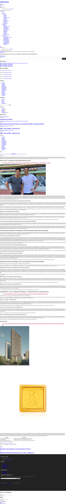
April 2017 (3, 95)
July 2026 (3, 82)
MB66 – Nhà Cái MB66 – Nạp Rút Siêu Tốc (6, 64)
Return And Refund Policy (6, 466)
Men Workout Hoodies (7, 26)
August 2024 (3, 90)
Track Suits (5, 16)
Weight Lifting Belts (6, 34)
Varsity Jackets (6, 23)
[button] (33, 5)
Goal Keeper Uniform (7, 42)
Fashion (3, 100)
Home (1, 51)
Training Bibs (5, 29)
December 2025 (4, 87)
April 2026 (3, 139)
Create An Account (2, 503)
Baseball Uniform (6, 39)
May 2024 (3, 93)
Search (1, 57)
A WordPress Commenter (3, 70)
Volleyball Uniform (6, 40)
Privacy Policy (4, 465)
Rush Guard (5, 30)
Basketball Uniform (6, 38)
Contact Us (4, 468)
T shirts (5, 14)
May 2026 (3, 84)
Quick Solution (3, 483)
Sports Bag (5, 44)
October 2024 (4, 143)
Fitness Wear (4, 473)
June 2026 (3, 83)
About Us (3, 464)
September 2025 (4, 88)
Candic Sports (4, 2)
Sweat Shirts (5, 18)
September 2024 (4, 144)
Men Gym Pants (6, 28)
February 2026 (4, 86)
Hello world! (10, 70)
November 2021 (4, 148)
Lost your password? (3, 501)
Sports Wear (4, 471)
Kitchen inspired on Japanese (8, 78)
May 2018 (3, 94)
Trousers (5, 19)
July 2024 (3, 91)
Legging (5, 25)
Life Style (3, 110)
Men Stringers (6, 27)
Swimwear (3, 102)
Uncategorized (4, 51)
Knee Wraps (5, 32)
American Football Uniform (7, 37)
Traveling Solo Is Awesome (8, 72)
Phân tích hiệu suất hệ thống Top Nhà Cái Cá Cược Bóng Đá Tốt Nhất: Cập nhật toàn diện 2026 (13, 63)
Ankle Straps (5, 31)
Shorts (3, 101)
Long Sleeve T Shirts (7, 17)
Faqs (3, 467)
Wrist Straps (5, 33)
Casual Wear (4, 472)
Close (1, 6)
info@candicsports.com (8, 459)
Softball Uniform (6, 43)
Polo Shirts (5, 15)
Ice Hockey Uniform (6, 41)
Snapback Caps (6, 21)
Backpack (3, 99)
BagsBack (5, 22)
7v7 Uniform (5, 36)
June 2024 (3, 92)
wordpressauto (3, 56)
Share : (1, 446)
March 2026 (3, 85)
